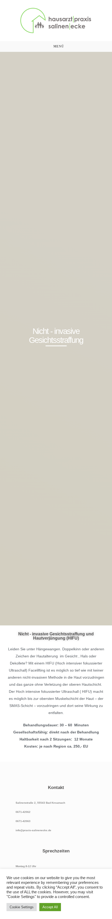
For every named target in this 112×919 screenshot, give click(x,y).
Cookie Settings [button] (22, 907)
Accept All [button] (50, 907)
